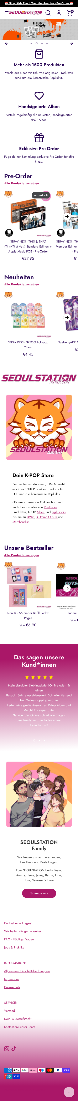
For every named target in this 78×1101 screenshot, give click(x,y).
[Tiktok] (13, 1048)
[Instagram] (6, 1048)
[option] (39, 29)
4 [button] (47, 43)
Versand (9, 1010)
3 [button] (42, 43)
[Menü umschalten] (4, 13)
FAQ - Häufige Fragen (19, 939)
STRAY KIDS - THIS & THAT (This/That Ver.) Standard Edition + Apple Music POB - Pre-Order (28, 246)
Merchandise (20, 522)
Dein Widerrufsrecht (17, 1019)
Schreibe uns (39, 893)
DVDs (30, 517)
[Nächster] (71, 43)
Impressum (11, 979)
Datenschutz (12, 987)
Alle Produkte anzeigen (21, 183)
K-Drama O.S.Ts (47, 517)
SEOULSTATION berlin (37, 1089)
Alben (41, 512)
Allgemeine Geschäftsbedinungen (27, 971)
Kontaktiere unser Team (19, 1027)
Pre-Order (50, 507)
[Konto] (59, 11)
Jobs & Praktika (14, 947)
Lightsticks (59, 512)
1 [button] (31, 43)
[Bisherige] (6, 43)
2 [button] (37, 43)
